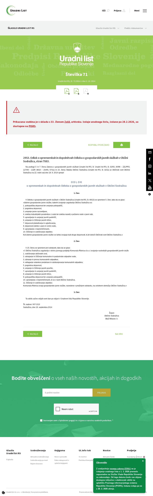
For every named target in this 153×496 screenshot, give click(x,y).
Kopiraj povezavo (98, 144)
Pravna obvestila (85, 492)
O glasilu (9, 459)
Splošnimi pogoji (67, 420)
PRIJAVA (101, 392)
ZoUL (67, 121)
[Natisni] (121, 145)
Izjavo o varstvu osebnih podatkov (95, 420)
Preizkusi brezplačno (87, 460)
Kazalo (33, 144)
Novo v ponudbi (61, 457)
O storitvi (83, 457)
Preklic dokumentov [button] (133, 28)
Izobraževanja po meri (39, 460)
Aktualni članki (109, 457)
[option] (76, 74)
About (140, 457)
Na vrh (119, 333)
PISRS (32, 126)
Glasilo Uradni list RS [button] (106, 28)
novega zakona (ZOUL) (120, 469)
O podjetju (131, 457)
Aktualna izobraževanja (39, 457)
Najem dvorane (36, 463)
